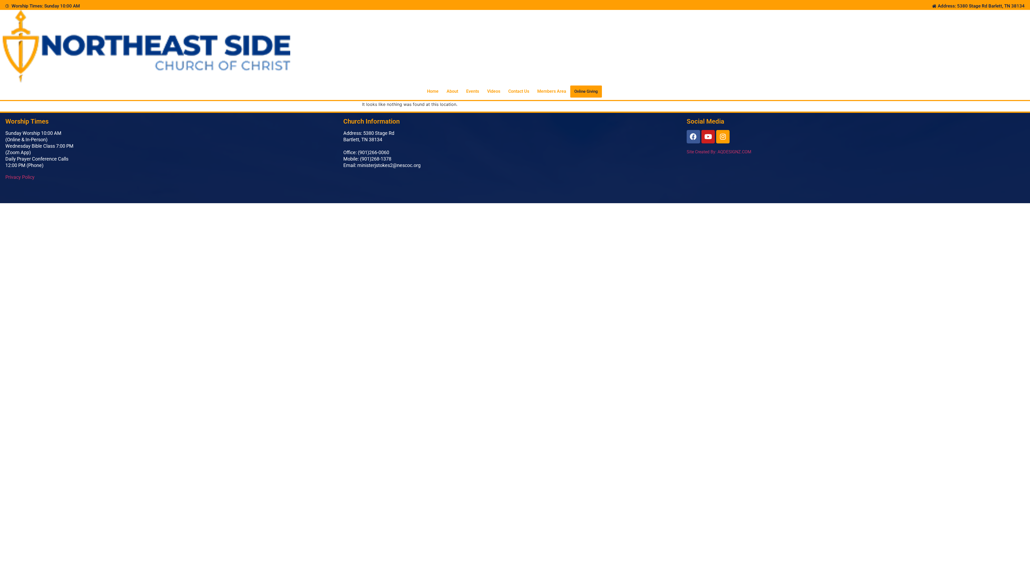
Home (433, 91)
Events (472, 91)
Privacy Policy (20, 177)
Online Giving (586, 91)
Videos (493, 91)
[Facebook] (693, 136)
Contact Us (518, 91)
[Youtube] (708, 136)
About (452, 91)
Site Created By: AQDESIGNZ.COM (719, 151)
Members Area (551, 91)
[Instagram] (723, 136)
